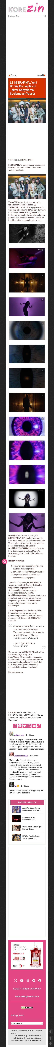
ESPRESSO (13, 715)
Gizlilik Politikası (17, 1038)
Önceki (13, 75)
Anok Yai (27, 712)
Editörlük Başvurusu (34, 1036)
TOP (50, 1031)
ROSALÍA (29, 717)
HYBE (37, 715)
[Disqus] (27, 763)
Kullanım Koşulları (17, 1040)
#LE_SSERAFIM (38, 626)
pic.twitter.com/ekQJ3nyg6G (25, 638)
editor (16, 160)
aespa (19, 712)
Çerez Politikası (20, 1036)
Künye (27, 1040)
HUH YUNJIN (28, 715)
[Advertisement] (27, 47)
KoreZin (26, 1031)
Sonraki (40, 75)
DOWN (50, 1043)
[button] (4, 561)
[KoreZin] (26, 12)
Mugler (22, 717)
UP (50, 1038)
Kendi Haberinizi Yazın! (33, 1038)
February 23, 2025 (20, 646)
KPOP (36, 1031)
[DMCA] (27, 1008)
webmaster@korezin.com (27, 996)
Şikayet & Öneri (37, 1040)
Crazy (34, 712)
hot (20, 715)
